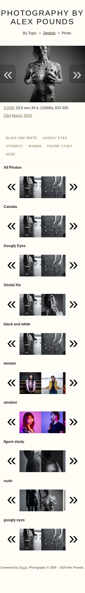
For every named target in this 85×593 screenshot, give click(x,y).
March (17, 116)
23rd (7, 116)
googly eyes (55, 138)
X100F (9, 108)
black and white (21, 138)
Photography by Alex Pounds (42, 17)
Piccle (23, 567)
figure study (60, 146)
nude (10, 154)
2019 (28, 116)
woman (35, 146)
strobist (49, 33)
